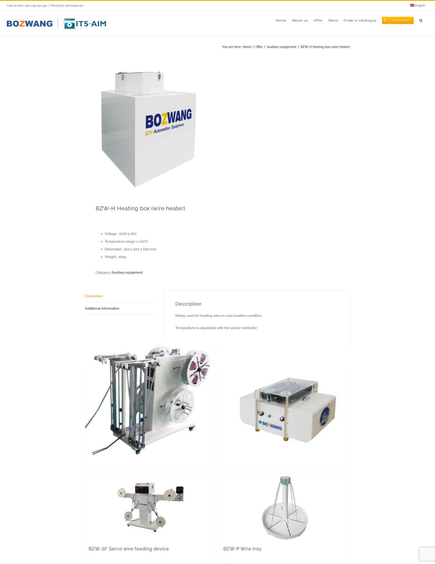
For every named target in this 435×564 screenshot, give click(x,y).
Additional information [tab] (102, 308)
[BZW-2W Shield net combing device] (285, 403)
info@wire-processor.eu (66, 5)
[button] (421, 20)
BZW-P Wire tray (242, 549)
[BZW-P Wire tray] (285, 507)
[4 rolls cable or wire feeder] (150, 403)
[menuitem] (417, 6)
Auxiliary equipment (127, 272)
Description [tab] (94, 296)
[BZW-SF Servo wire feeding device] (150, 507)
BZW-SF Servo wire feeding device (129, 549)
